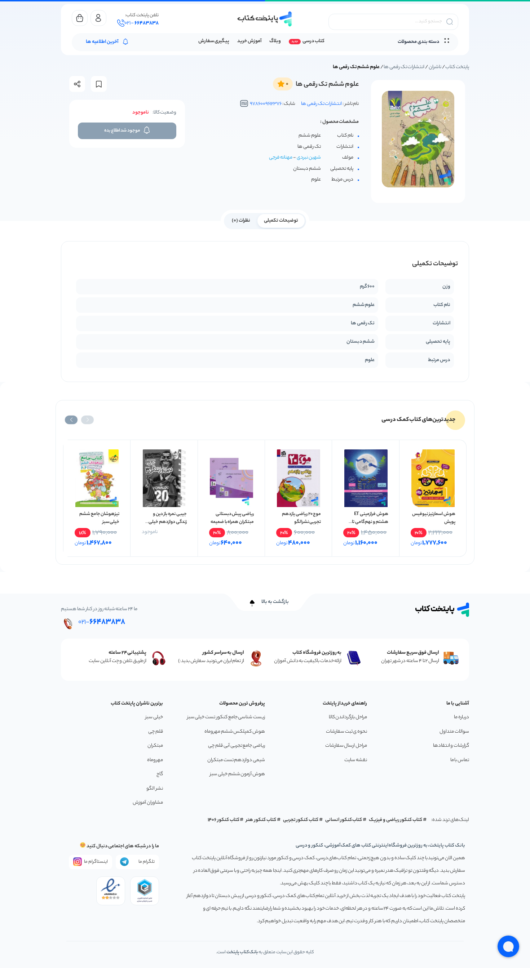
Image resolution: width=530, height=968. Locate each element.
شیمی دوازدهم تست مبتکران (236, 760)
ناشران (435, 67)
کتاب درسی (313, 41)
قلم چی (155, 732)
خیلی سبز (154, 717)
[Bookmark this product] (99, 84)
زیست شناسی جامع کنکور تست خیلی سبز (226, 717)
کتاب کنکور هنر (261, 820)
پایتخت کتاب (457, 67)
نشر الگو (154, 789)
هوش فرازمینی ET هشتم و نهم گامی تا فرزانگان (370, 522)
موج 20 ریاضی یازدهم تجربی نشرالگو (301, 518)
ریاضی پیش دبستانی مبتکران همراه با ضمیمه (232, 518)
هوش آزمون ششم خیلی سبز (237, 774)
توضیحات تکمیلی (281, 221)
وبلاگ (275, 41)
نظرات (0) (241, 221)
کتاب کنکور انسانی (343, 820)
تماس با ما (459, 760)
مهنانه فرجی (280, 158)
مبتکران (155, 746)
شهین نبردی (309, 158)
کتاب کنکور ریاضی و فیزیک (395, 820)
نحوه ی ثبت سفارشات (346, 732)
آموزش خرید (249, 41)
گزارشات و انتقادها (451, 746)
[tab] (281, 220)
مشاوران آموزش (148, 803)
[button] (87, 420)
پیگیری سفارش (214, 41)
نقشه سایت (355, 760)
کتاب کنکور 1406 (223, 820)
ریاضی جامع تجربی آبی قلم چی (236, 746)
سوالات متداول (454, 732)
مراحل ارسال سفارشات (346, 746)
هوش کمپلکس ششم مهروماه (234, 732)
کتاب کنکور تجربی (301, 820)
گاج (159, 774)
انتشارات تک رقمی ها (404, 67)
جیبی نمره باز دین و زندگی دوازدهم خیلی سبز (167, 522)
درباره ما (461, 717)
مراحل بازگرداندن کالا (348, 717)
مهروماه (155, 760)
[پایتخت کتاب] (265, 19)
